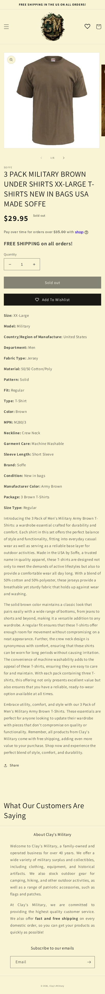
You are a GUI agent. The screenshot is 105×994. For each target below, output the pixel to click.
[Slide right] (63, 157)
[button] (6, 26)
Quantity (10, 254)
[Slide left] (41, 157)
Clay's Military (56, 985)
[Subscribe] (89, 962)
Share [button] (14, 765)
